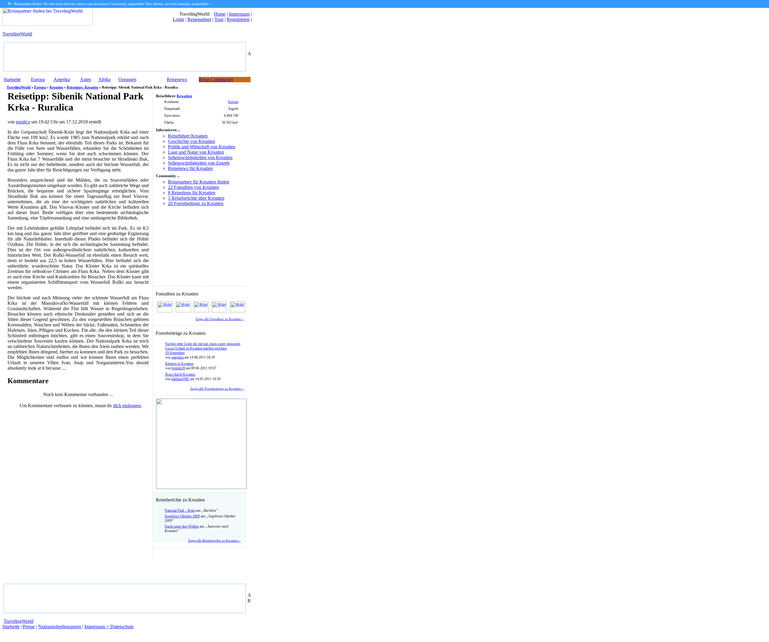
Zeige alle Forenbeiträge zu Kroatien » (217, 388)
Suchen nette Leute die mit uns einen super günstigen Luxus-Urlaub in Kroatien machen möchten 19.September (202, 348)
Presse (29, 626)
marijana (178, 357)
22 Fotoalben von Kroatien (193, 187)
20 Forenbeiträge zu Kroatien (195, 203)
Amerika (61, 79)
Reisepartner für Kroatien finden (198, 181)
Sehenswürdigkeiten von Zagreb (198, 162)
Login (178, 19)
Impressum (239, 14)
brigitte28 (178, 368)
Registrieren (238, 19)
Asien (85, 79)
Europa (38, 79)
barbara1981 (180, 379)
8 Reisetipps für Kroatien (191, 192)
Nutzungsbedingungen (59, 626)
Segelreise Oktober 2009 (182, 516)
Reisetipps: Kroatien (82, 87)
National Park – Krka (180, 510)
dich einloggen (127, 405)
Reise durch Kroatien (180, 374)
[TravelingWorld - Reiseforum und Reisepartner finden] (47, 24)
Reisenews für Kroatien (190, 168)
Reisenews (177, 79)
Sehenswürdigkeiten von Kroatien (200, 157)
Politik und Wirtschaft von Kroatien (201, 146)
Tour (218, 19)
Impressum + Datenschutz (109, 626)
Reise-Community (216, 79)
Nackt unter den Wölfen (182, 526)
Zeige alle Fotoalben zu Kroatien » (220, 319)
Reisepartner (199, 19)
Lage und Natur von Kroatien (196, 152)
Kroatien (56, 87)
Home (220, 14)
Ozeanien (127, 79)
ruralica (23, 121)
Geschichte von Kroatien (191, 141)
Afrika (104, 79)
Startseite (12, 79)
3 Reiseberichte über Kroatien (196, 198)
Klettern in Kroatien (179, 364)
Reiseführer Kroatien (188, 135)
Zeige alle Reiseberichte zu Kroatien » (214, 540)
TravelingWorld (17, 33)
